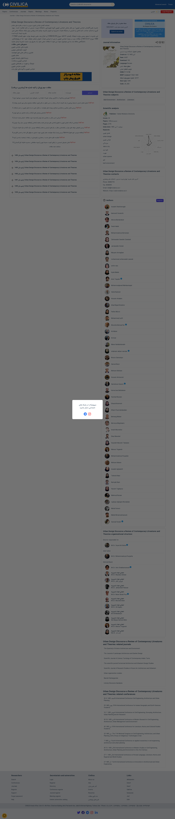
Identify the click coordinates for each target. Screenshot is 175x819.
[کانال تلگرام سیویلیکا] (85, 414)
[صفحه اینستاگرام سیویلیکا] (89, 414)
